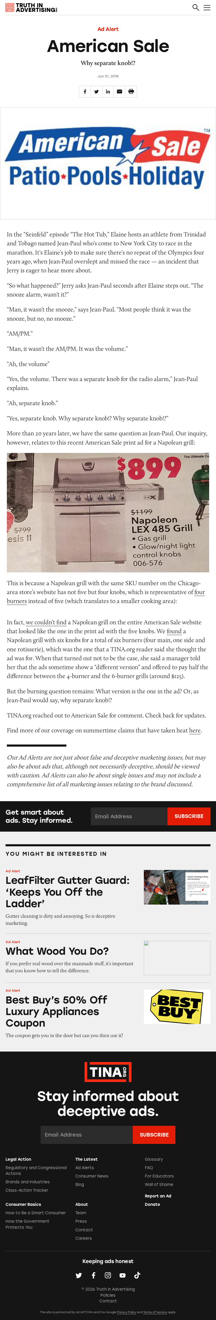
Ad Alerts (84, 1167)
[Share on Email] (119, 91)
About (81, 1204)
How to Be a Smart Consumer (36, 1213)
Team (80, 1213)
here (195, 730)
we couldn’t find (46, 622)
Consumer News (92, 1176)
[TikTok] (137, 1275)
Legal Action (18, 1159)
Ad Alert (108, 29)
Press (81, 1221)
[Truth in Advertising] (31, 7)
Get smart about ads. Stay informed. (39, 816)
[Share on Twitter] (96, 91)
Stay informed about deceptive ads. (108, 1104)
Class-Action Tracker (27, 1190)
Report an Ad (158, 1196)
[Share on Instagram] (108, 1275)
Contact (84, 1230)
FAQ (149, 1167)
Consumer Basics (23, 1204)
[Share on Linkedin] (108, 91)
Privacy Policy (126, 1312)
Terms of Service (155, 1312)
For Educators (159, 1176)
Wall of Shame (159, 1184)
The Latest (86, 1159)
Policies (108, 1295)
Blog (79, 1184)
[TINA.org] (108, 1071)
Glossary (154, 1159)
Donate (152, 1204)
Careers (83, 1238)
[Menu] (207, 7)
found (174, 631)
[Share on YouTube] (122, 1275)
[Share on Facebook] (85, 91)
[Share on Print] (131, 91)
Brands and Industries (28, 1182)
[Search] (196, 7)
